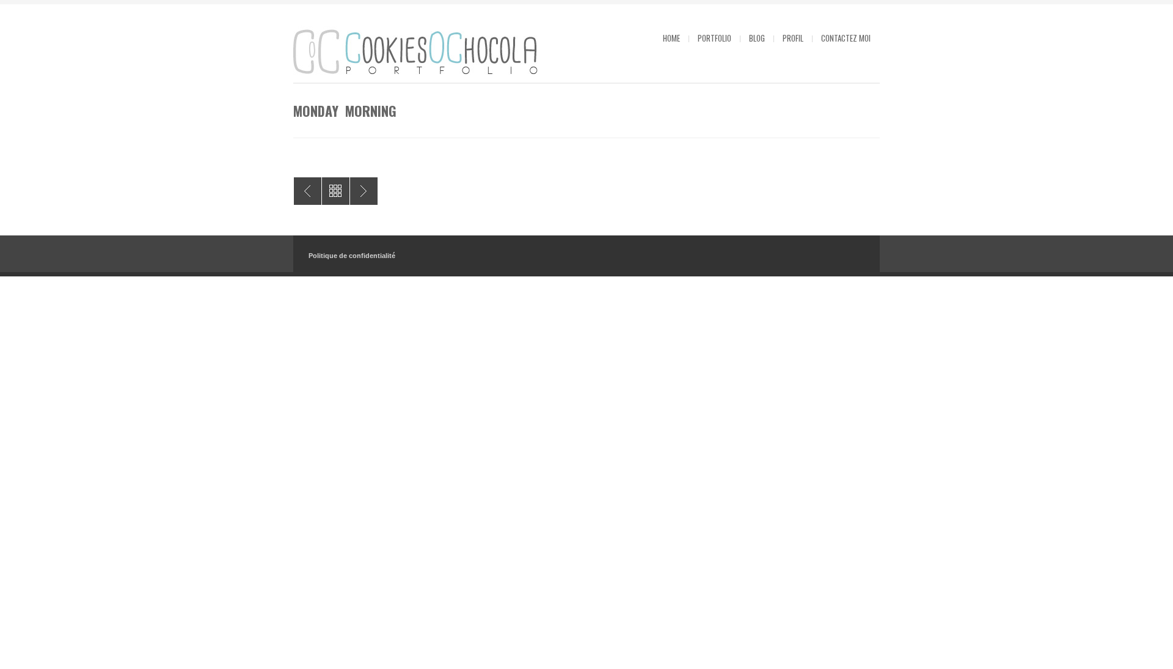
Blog (757, 38)
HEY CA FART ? (364, 191)
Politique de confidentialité (352, 255)
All (335, 191)
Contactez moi (846, 38)
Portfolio (714, 38)
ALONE (307, 191)
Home (671, 38)
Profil (793, 38)
